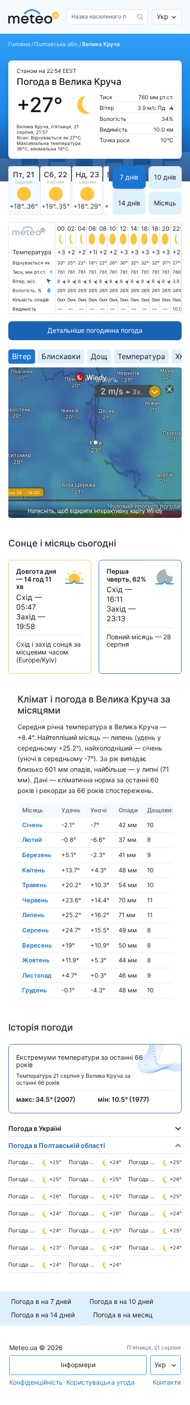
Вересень (37, 945)
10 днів (165, 177)
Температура (141, 356)
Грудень (34, 990)
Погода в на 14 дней (43, 1315)
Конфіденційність (36, 1382)
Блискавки (61, 356)
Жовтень (36, 960)
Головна (19, 44)
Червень (35, 900)
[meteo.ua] (35, 16)
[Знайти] (140, 17)
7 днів (129, 177)
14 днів (129, 203)
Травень (34, 885)
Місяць (165, 203)
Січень (32, 825)
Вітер (21, 356)
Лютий (32, 839)
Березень (37, 855)
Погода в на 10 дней (121, 1301)
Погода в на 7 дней (41, 1301)
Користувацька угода (100, 1382)
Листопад (37, 975)
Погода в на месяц (123, 1315)
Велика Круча (101, 44)
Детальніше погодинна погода (95, 330)
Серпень (35, 930)
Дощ (99, 356)
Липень (33, 915)
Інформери (78, 1365)
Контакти (167, 1382)
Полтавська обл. (56, 44)
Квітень (33, 869)
